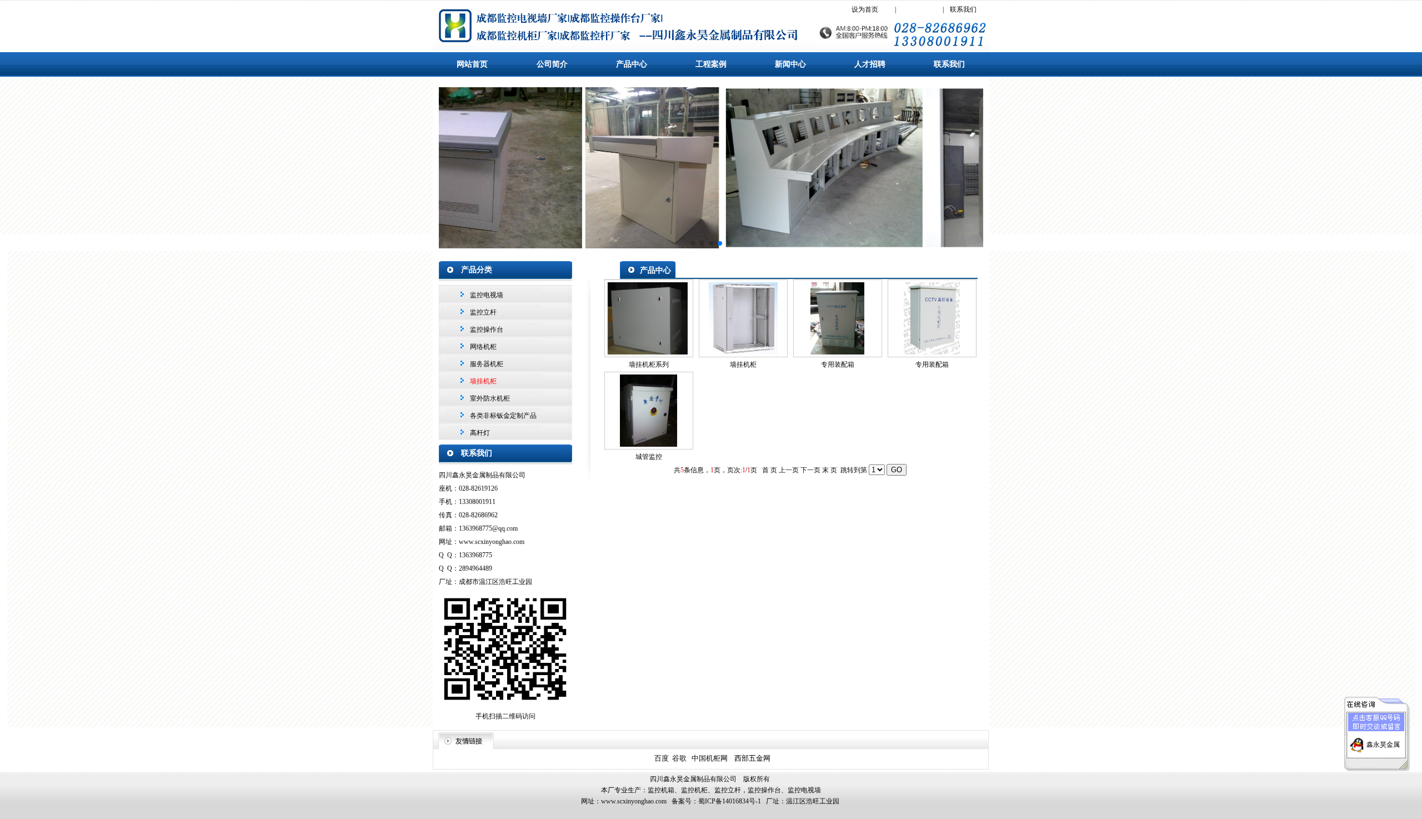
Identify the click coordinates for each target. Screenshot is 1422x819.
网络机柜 (482, 347)
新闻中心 (790, 64)
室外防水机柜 (489, 398)
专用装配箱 (837, 364)
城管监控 (648, 457)
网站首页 (472, 64)
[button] (693, 243)
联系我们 (963, 9)
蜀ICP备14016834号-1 (729, 801)
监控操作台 (485, 329)
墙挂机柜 (743, 364)
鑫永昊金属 (1383, 744)
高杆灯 (479, 433)
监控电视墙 (485, 295)
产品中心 (631, 64)
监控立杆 (482, 312)
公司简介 (552, 64)
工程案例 (711, 64)
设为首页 (865, 9)
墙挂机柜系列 (649, 364)
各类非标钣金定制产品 (502, 416)
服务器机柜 (485, 364)
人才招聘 (869, 64)
